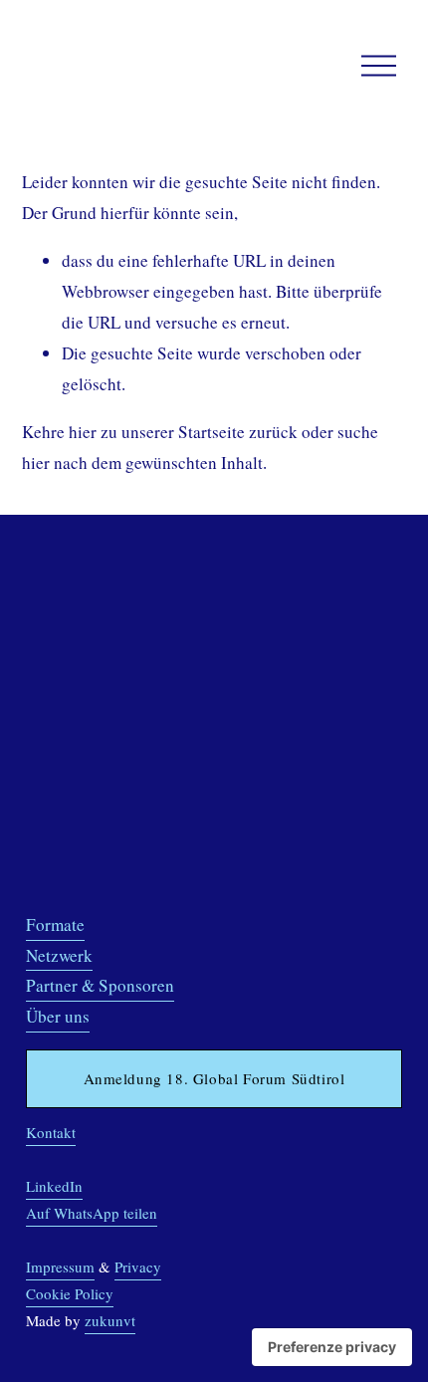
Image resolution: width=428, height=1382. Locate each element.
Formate (55, 924)
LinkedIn (54, 1186)
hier (83, 431)
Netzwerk (59, 955)
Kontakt (51, 1132)
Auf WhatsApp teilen (91, 1213)
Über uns (58, 1016)
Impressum (60, 1266)
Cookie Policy (69, 1293)
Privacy (137, 1266)
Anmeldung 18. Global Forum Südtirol (214, 1078)
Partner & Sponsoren (100, 985)
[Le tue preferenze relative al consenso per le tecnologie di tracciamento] (332, 1347)
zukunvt (110, 1320)
